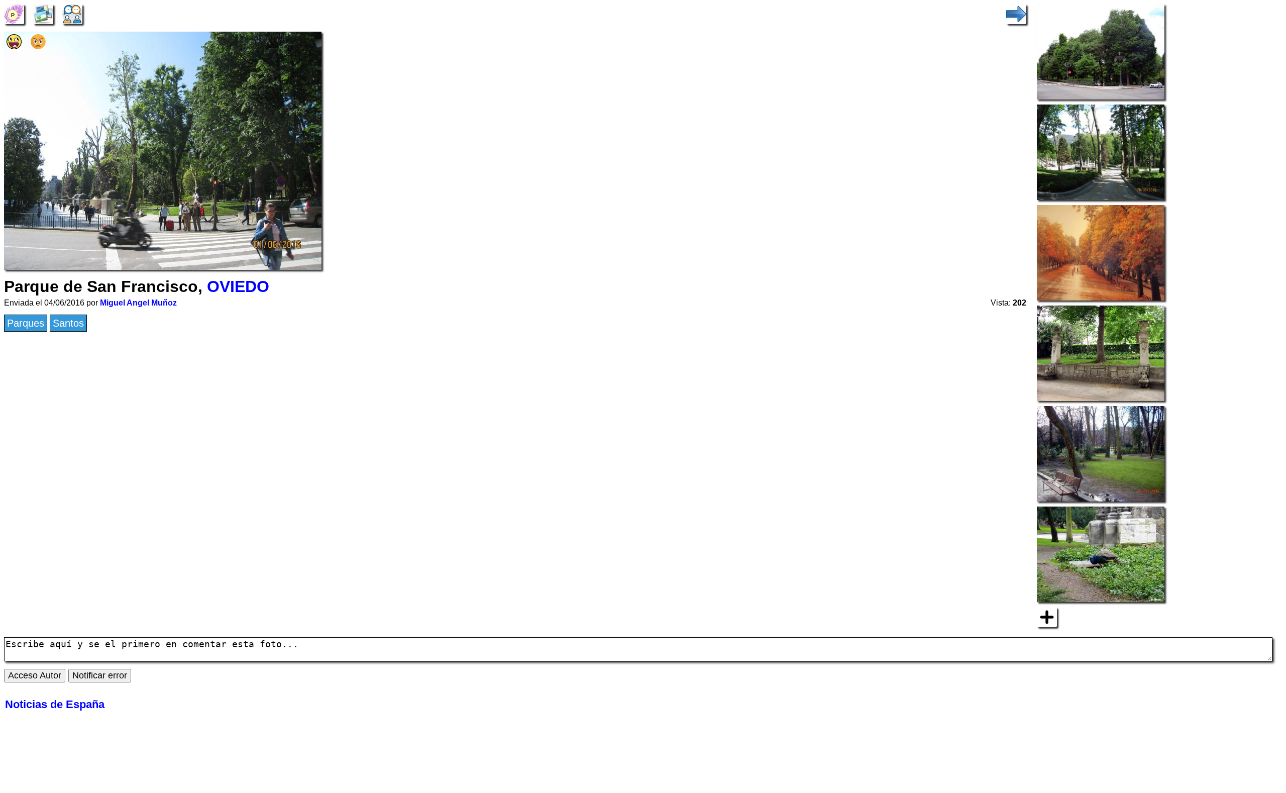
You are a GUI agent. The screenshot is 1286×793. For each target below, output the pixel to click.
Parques (25, 323)
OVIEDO (238, 286)
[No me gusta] (38, 45)
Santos (68, 323)
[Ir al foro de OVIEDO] (72, 13)
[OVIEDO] (14, 13)
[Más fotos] (1047, 616)
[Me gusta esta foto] (14, 45)
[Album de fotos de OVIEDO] (43, 13)
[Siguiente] (1016, 13)
